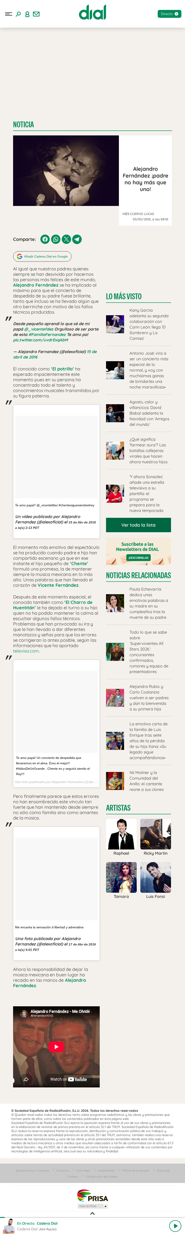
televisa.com (26, 651)
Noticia (23, 124)
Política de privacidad (135, 1170)
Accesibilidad (106, 1170)
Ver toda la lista (138, 525)
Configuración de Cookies (102, 1176)
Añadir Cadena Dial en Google (46, 256)
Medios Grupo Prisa (92, 1206)
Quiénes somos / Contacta (32, 1170)
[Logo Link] (92, 12)
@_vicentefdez (38, 329)
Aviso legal (83, 1170)
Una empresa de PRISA (92, 1195)
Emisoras (63, 1170)
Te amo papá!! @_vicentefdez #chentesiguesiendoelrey (54, 505)
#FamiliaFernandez (47, 334)
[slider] (92, 1217)
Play (175, 1226)
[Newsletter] (36, 14)
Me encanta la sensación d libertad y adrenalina (49, 927)
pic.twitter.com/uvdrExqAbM (40, 339)
